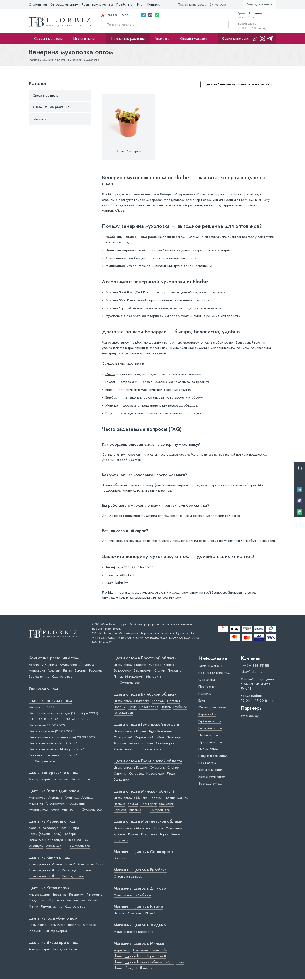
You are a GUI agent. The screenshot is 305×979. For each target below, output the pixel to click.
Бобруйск (121, 840)
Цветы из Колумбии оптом (53, 918)
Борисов (120, 809)
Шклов (158, 828)
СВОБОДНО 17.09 (75, 719)
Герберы (70, 833)
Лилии (75, 779)
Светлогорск (165, 743)
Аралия (34, 827)
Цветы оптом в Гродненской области (148, 761)
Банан (67, 670)
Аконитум (72, 797)
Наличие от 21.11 (41, 707)
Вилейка (135, 809)
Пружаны (175, 670)
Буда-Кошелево (160, 731)
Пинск (118, 676)
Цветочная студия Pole (150, 949)
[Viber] (150, 15)
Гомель (110, 381)
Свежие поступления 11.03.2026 (53, 755)
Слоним (173, 767)
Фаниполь (166, 803)
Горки (164, 834)
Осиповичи (174, 828)
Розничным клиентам (97, 4)
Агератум (55, 797)
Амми (55, 809)
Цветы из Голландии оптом (54, 791)
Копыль (182, 797)
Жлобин (120, 743)
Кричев (133, 834)
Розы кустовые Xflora (44, 876)
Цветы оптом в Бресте (130, 664)
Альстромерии (40, 779)
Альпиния (36, 803)
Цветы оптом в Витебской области (145, 694)
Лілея (180, 962)
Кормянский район (149, 737)
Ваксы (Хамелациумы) (45, 833)
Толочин (158, 700)
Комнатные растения (128, 38)
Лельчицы (174, 737)
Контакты (153, 4)
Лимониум (48, 906)
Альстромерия (39, 894)
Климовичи (149, 834)
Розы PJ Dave (74, 864)
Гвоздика (60, 894)
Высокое (155, 664)
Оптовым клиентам (64, 4)
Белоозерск (122, 670)
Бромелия (36, 676)
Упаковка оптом (43, 688)
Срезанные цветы (48, 38)
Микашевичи (134, 676)
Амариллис (68, 664)
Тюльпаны (60, 779)
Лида (171, 773)
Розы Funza (57, 924)
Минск (110, 374)
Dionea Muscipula (128, 151)
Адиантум (49, 664)
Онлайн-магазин (193, 38)
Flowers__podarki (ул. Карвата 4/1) (140, 956)
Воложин (156, 797)
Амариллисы (38, 809)
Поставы (173, 700)
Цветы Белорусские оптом (53, 772)
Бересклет (96, 670)
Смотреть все (62, 676)
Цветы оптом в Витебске (131, 700)
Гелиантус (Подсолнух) (46, 839)
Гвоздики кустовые (82, 924)
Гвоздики (35, 930)
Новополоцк (148, 706)
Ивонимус (53, 845)
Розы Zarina (37, 924)
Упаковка (162, 38)
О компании (38, 4)
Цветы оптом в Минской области (144, 791)
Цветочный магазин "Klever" (135, 913)
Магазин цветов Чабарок (132, 895)
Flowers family (124, 968)
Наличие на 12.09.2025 (47, 725)
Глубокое (180, 706)
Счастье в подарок (128, 876)
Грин (87, 839)
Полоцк (119, 706)
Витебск (111, 397)
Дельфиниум (76, 900)
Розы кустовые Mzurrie (45, 864)
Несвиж (119, 803)
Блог (140, 4)
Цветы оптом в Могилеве (132, 828)
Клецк (170, 797)
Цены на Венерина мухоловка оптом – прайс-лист (238, 84)
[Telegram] (143, 15)
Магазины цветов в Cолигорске (143, 852)
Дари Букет (122, 949)
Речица (134, 743)
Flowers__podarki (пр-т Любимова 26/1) (144, 962)
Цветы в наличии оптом (50, 701)
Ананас (67, 809)
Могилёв (111, 405)
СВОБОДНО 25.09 (43, 719)
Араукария (37, 670)
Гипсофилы (95, 894)
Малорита (153, 676)
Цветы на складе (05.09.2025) (52, 731)
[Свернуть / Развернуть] (86, 95)
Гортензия (56, 900)
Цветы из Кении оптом (49, 857)
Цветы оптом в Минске (130, 797)
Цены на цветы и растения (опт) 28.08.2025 (62, 737)
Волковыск (121, 779)
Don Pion (120, 858)
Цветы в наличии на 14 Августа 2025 (57, 749)
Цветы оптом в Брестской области (145, 658)
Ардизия (54, 670)
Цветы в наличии (86, 38)
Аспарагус (50, 827)
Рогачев (147, 743)
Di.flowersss (145, 968)
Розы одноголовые (76, 870)
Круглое (119, 834)
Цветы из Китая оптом (49, 888)
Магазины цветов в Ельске (138, 907)
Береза (169, 664)
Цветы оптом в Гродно (130, 767)
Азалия (34, 664)
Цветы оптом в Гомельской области (146, 724)
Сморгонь (157, 767)
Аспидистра (70, 827)
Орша (132, 706)
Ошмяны (120, 773)
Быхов (175, 834)
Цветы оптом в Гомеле (130, 731)
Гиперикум (76, 894)
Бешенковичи (123, 712)
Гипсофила (73, 839)
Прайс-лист (125, 4)
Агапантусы (37, 797)
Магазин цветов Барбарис (133, 931)
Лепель (166, 706)
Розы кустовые (73, 876)
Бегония (80, 670)
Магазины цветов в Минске (139, 943)
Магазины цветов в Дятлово (140, 888)
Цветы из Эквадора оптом (53, 942)
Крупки (133, 803)
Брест (109, 389)
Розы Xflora (95, 864)
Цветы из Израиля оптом (52, 821)
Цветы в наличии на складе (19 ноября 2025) (63, 713)
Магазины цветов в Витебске (140, 870)
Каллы (92, 900)
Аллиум (87, 797)
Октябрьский (123, 737)
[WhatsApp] (157, 15)
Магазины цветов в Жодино (140, 925)
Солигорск (148, 803)
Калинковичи (123, 749)
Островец (136, 773)
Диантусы (36, 845)
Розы (86, 779)
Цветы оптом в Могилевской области (148, 821)
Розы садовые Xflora (44, 870)
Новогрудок (155, 773)
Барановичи (143, 670)
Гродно (110, 413)
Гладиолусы (38, 900)
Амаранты (77, 803)
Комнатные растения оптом (54, 658)
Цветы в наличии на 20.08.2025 (53, 743)
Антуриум (86, 664)
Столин (159, 670)
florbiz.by (121, 582)
